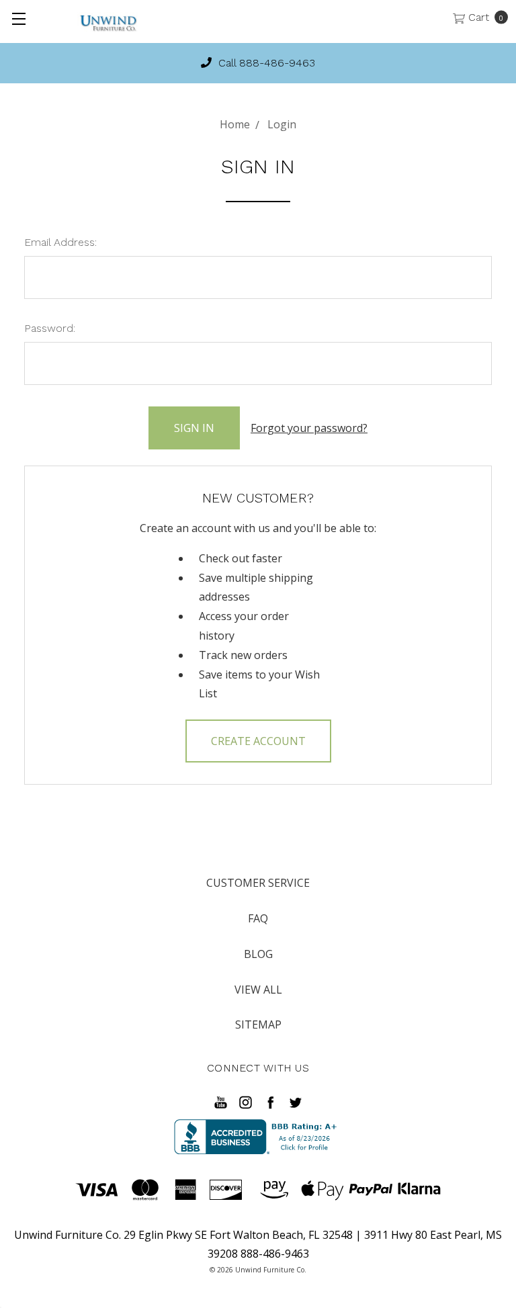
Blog (258, 954)
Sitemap (258, 1024)
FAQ (258, 918)
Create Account (258, 741)
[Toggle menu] (18, 18)
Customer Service (258, 882)
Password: (49, 328)
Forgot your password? (309, 428)
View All (258, 989)
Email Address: (60, 242)
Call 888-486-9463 (265, 62)
